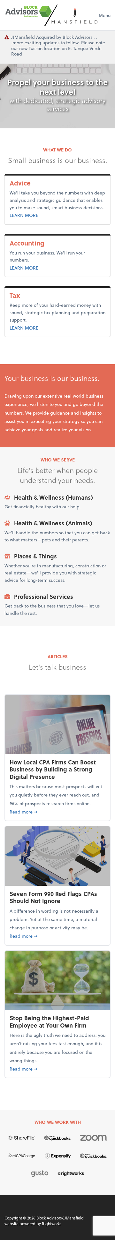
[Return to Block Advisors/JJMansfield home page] (51, 15)
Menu (105, 15)
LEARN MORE (38, 215)
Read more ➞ (57, 811)
